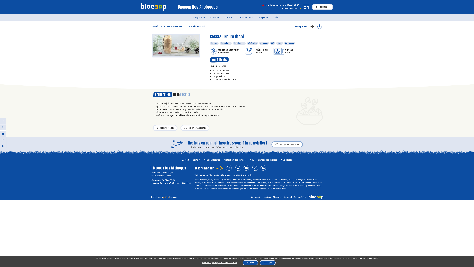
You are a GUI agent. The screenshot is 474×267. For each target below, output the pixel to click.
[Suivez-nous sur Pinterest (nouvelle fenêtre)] (3, 146)
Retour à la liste (167, 128)
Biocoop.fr (255, 197)
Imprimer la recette (197, 128)
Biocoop (278, 17)
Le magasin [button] (197, 17)
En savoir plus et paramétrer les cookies (219, 263)
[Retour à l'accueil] (153, 7)
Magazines (264, 17)
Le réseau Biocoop (272, 197)
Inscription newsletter (289, 144)
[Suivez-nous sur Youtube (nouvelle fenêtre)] (3, 133)
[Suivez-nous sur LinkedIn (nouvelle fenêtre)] (3, 127)
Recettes (229, 17)
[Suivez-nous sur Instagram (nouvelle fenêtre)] (3, 140)
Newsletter (324, 7)
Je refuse (250, 263)
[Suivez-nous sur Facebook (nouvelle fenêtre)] (3, 121)
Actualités (214, 17)
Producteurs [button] (245, 17)
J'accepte (268, 263)
